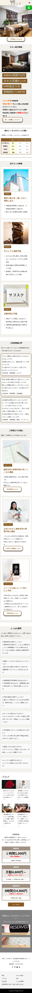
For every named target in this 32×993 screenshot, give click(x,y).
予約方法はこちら (12, 613)
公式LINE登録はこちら (13, 548)
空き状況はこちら (12, 489)
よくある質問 (19, 981)
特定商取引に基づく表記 (8, 984)
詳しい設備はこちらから (12, 119)
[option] (16, 21)
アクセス (4, 978)
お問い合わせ (19, 984)
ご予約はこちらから (16, 39)
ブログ (4, 799)
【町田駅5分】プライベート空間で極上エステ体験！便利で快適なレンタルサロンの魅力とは (8, 819)
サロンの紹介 (19, 975)
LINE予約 (29, 6)
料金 (3, 975)
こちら (14, 702)
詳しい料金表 (16, 904)
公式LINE (21, 644)
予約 (17, 978)
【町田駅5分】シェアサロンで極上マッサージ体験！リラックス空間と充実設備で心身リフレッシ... (23, 819)
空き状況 (4, 981)
